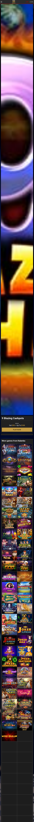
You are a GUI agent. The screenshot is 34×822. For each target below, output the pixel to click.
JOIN (27, 2)
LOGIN (31, 2)
